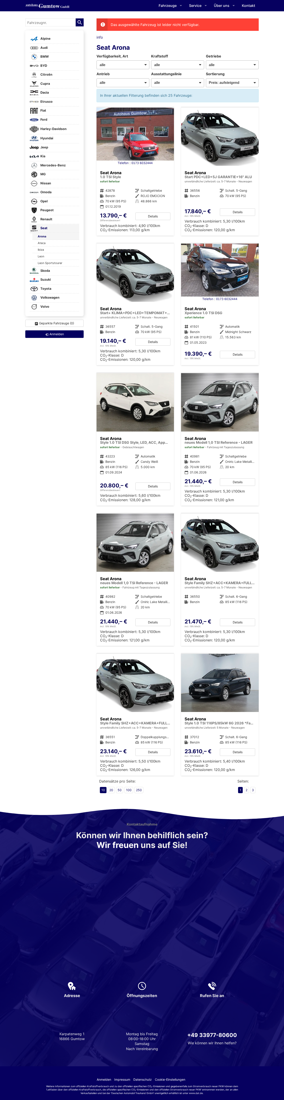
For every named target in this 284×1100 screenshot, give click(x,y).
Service (195, 5)
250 (139, 790)
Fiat (43, 110)
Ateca (41, 243)
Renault (46, 219)
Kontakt (248, 5)
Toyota (45, 288)
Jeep (44, 147)
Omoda (45, 192)
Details (153, 216)
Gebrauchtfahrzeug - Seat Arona (220, 304)
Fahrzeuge (168, 5)
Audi (44, 47)
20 (111, 790)
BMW (44, 57)
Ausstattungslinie (166, 74)
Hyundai (46, 138)
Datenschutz (142, 1079)
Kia (42, 156)
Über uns (221, 5)
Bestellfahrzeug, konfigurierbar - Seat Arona (135, 304)
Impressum (122, 1079)
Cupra (45, 83)
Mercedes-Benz (53, 165)
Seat (43, 228)
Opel (44, 201)
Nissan (45, 183)
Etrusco (46, 101)
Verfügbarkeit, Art (112, 56)
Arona (42, 236)
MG (43, 174)
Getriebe (213, 56)
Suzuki (45, 280)
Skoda (45, 270)
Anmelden (104, 1079)
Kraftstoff (159, 56)
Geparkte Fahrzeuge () (56, 323)
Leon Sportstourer (50, 263)
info (100, 37)
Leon (41, 256)
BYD (43, 65)
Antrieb (103, 74)
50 (120, 790)
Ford (43, 119)
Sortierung (215, 74)
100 (129, 790)
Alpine (45, 39)
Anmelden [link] (56, 334)
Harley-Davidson (53, 129)
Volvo (44, 306)
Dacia (44, 93)
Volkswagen (49, 298)
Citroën (46, 75)
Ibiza (41, 249)
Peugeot (47, 210)
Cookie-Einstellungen (170, 1079)
